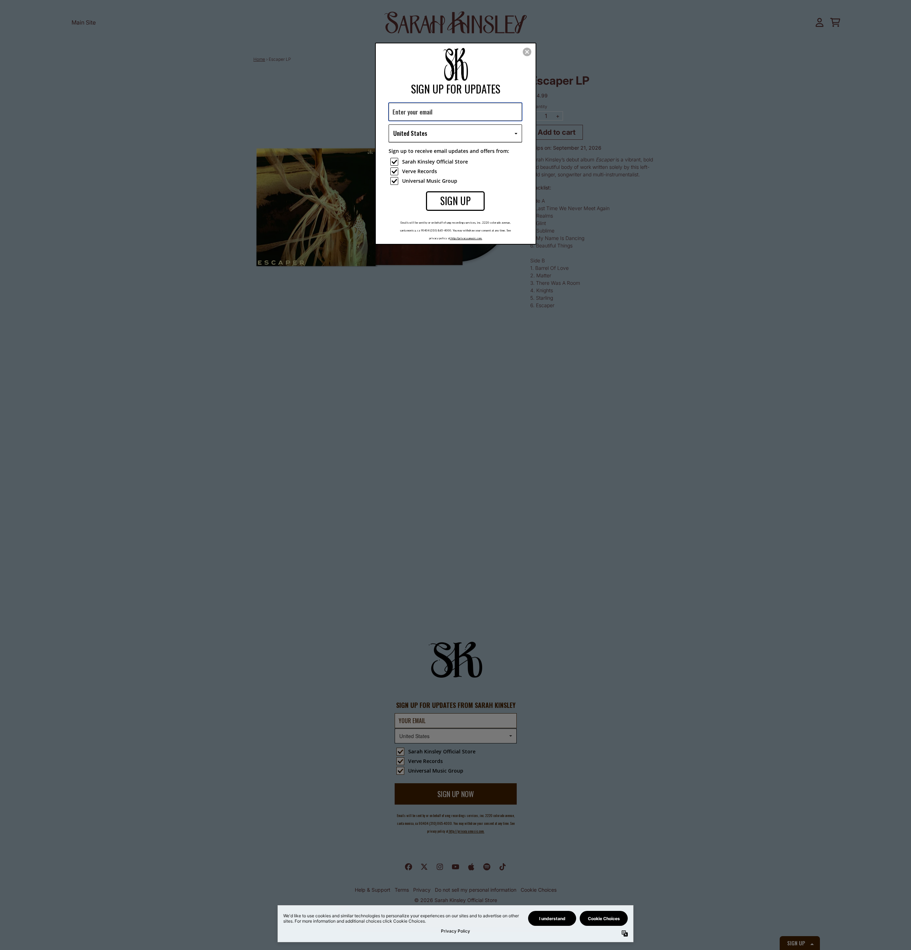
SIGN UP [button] (455, 200)
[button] (527, 52)
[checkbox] (456, 162)
